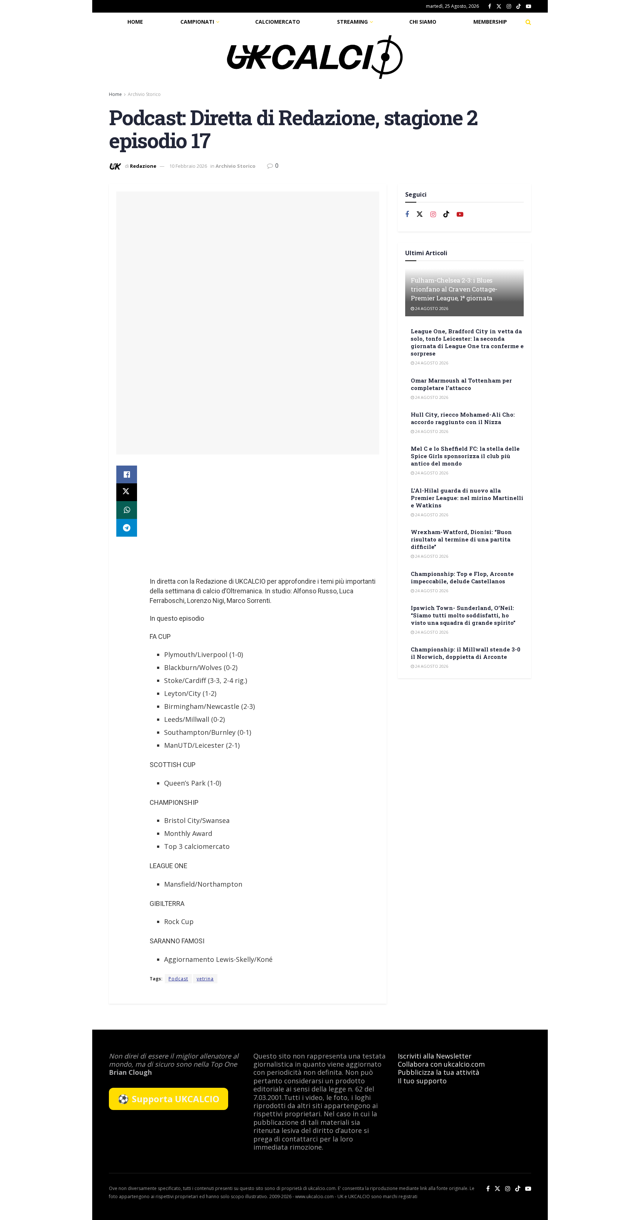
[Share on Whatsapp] (126, 510)
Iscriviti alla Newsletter (434, 1055)
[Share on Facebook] (126, 474)
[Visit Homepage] (315, 57)
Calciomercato (277, 21)
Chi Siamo (422, 21)
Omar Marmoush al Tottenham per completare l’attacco (461, 384)
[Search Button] (528, 22)
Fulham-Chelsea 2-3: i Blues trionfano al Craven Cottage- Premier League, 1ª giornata (454, 289)
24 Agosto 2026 (431, 308)
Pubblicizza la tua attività (438, 1072)
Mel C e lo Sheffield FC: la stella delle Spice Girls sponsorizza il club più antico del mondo (465, 456)
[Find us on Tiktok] (446, 214)
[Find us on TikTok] (518, 6)
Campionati (197, 21)
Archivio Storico (144, 94)
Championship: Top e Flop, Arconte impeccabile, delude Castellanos (462, 577)
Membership (490, 21)
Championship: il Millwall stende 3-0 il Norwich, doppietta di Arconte (465, 653)
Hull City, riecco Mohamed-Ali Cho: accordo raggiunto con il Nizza (463, 418)
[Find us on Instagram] (509, 6)
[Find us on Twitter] (498, 6)
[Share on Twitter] (126, 492)
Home (135, 21)
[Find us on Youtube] (528, 6)
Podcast (178, 979)
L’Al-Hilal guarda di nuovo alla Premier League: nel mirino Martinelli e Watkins (467, 498)
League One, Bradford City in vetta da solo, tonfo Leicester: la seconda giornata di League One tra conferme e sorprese (467, 342)
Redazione (143, 166)
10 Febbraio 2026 (188, 166)
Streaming (352, 21)
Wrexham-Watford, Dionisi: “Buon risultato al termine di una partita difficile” (461, 539)
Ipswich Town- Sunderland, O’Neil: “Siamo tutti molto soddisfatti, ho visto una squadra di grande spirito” (463, 615)
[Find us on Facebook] (489, 6)
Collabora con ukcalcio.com (441, 1064)
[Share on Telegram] (126, 528)
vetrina (205, 979)
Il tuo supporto (422, 1080)
